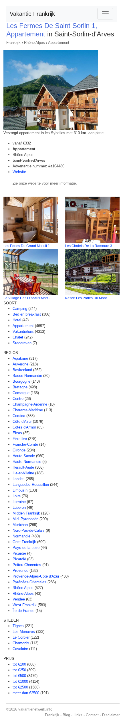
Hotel (17, 320)
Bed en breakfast (27, 314)
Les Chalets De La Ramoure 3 (88, 246)
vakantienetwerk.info (35, 709)
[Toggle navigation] (105, 13)
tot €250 (19, 670)
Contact (92, 715)
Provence (20, 570)
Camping (20, 308)
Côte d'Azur (22, 421)
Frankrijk (13, 42)
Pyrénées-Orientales (29, 582)
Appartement (58, 42)
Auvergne (20, 364)
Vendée (19, 599)
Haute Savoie (24, 456)
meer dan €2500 (26, 693)
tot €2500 (20, 687)
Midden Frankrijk (26, 513)
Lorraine (19, 502)
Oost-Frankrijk (24, 542)
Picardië (19, 559)
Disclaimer (111, 715)
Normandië (21, 536)
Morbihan (20, 525)
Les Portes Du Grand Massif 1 (26, 246)
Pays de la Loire (26, 547)
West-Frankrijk (25, 605)
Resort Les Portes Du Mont (86, 298)
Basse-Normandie (27, 375)
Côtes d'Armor (24, 427)
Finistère (20, 439)
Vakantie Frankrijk (32, 14)
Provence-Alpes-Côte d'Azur (36, 576)
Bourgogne (21, 381)
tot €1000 (20, 681)
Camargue (21, 393)
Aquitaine (20, 358)
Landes (19, 479)
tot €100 (19, 664)
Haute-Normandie (27, 461)
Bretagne (20, 387)
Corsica (19, 416)
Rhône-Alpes (23, 593)
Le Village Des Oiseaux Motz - (26, 298)
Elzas (17, 433)
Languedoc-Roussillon (31, 484)
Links (78, 715)
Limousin (20, 490)
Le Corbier (21, 637)
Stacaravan (22, 343)
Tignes (18, 626)
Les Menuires (24, 631)
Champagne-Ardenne (30, 404)
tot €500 (19, 676)
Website (19, 172)
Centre (18, 398)
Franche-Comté (25, 444)
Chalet (18, 337)
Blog (66, 715)
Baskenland (22, 370)
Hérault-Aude (23, 467)
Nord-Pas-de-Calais (29, 530)
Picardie (19, 553)
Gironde (19, 450)
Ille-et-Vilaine (23, 473)
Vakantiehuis (23, 331)
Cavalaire (20, 649)
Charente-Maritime (28, 410)
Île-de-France (23, 611)
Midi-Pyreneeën (25, 519)
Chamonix (21, 643)
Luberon (19, 507)
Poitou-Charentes (27, 565)
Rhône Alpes (34, 42)
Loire (17, 496)
